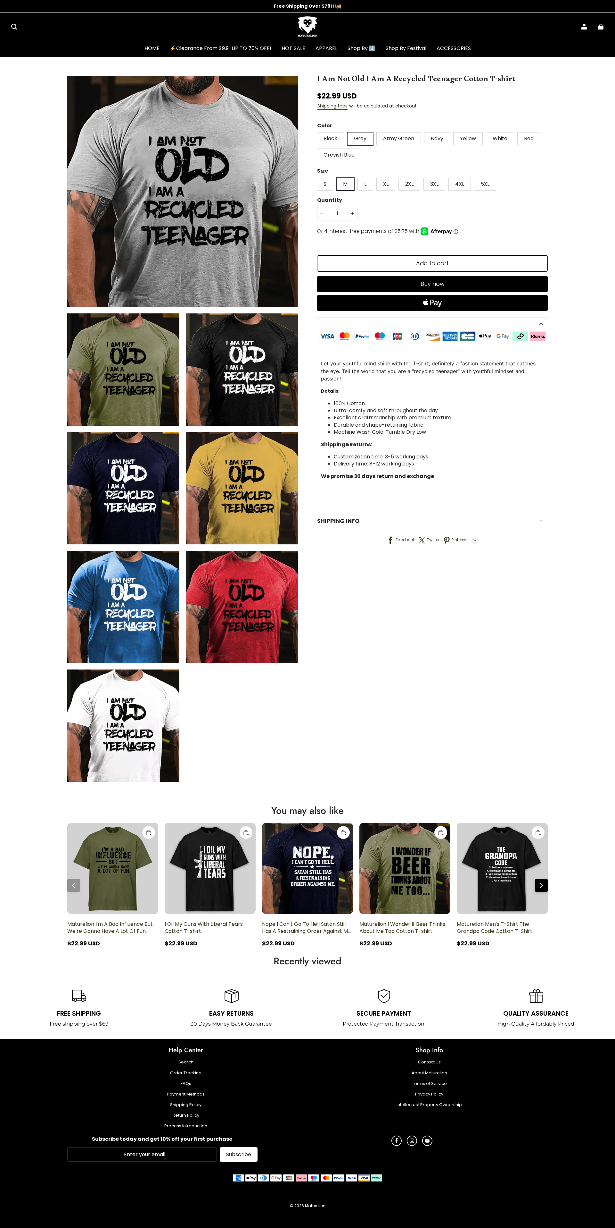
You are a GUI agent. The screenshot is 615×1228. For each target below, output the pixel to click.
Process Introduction (185, 1126)
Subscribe (238, 1154)
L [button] (365, 184)
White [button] (500, 138)
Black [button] (330, 138)
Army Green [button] (398, 138)
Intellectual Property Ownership (429, 1105)
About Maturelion (429, 1073)
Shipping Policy (185, 1105)
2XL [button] (409, 184)
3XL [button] (434, 184)
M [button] (345, 184)
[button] (14, 26)
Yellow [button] (468, 138)
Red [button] (529, 138)
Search (185, 1062)
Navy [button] (437, 138)
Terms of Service (429, 1084)
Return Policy (186, 1115)
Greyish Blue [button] (339, 154)
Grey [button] (360, 138)
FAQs (186, 1084)
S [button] (325, 184)
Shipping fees (332, 106)
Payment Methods (186, 1094)
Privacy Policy (429, 1094)
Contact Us (429, 1062)
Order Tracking (185, 1073)
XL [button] (386, 184)
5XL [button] (485, 184)
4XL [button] (459, 184)
